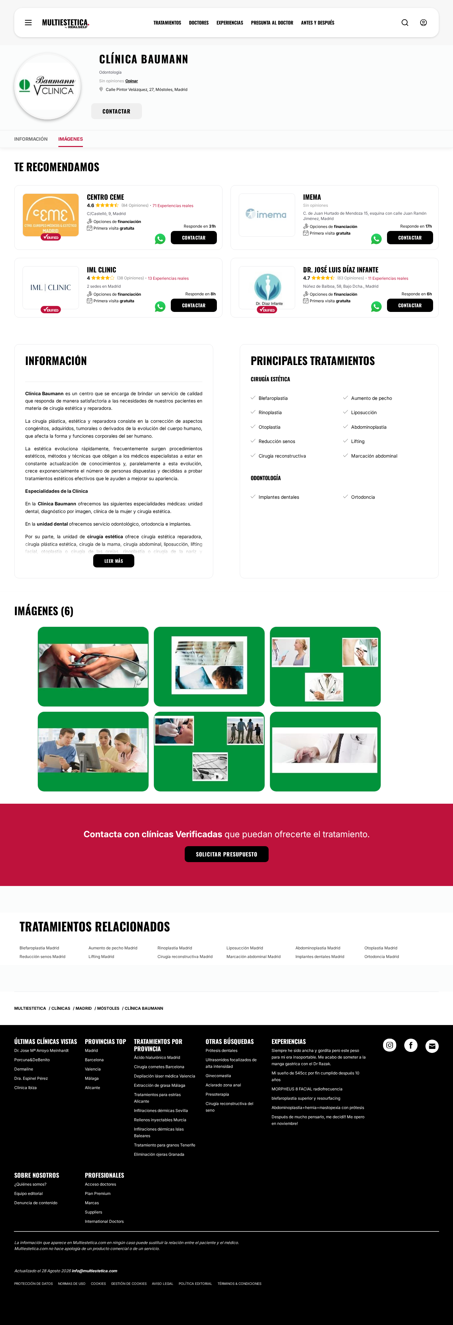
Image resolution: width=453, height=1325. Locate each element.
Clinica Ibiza (25, 1087)
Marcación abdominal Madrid (254, 956)
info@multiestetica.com (94, 1270)
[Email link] (432, 1046)
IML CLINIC (101, 269)
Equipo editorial (28, 1193)
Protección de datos (33, 1284)
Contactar (194, 237)
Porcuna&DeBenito (32, 1059)
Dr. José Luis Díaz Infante (340, 269)
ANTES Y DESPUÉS (317, 22)
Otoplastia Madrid (380, 947)
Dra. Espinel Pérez (31, 1078)
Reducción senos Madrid (42, 956)
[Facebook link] (411, 1047)
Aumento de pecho (371, 398)
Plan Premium (97, 1193)
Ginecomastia (218, 1075)
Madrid (91, 1050)
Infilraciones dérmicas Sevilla (161, 1110)
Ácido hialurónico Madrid (157, 1057)
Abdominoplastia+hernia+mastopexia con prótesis (318, 1107)
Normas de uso (72, 1284)
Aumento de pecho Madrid (113, 947)
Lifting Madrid (101, 956)
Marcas (92, 1202)
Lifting (357, 441)
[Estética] (65, 24)
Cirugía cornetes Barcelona (159, 1066)
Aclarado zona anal (223, 1084)
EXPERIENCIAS (230, 22)
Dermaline (23, 1069)
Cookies (98, 1284)
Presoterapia (217, 1094)
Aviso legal (162, 1284)
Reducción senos (277, 441)
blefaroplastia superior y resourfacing (306, 1098)
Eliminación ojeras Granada (159, 1154)
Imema (312, 197)
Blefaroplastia (273, 398)
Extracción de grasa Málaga (159, 1085)
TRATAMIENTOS (167, 22)
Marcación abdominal (374, 456)
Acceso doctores (100, 1184)
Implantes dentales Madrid (319, 956)
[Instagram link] (389, 1047)
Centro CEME (105, 197)
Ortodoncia (363, 497)
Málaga (92, 1078)
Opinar (131, 80)
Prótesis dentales (221, 1050)
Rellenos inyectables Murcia (160, 1119)
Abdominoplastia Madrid (317, 947)
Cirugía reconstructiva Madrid (185, 956)
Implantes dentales (279, 497)
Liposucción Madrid (245, 947)
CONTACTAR (116, 111)
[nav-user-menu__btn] (423, 23)
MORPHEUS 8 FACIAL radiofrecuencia (307, 1088)
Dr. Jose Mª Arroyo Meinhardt (41, 1050)
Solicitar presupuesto (226, 854)
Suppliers (93, 1212)
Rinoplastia (270, 412)
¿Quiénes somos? (30, 1184)
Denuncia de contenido (35, 1202)
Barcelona (94, 1059)
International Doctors (104, 1221)
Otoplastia (270, 427)
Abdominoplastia (369, 427)
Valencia (93, 1069)
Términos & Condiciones (239, 1284)
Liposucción (364, 412)
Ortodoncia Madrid (381, 956)
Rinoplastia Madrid (175, 947)
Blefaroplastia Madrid (39, 947)
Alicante (92, 1087)
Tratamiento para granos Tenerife (164, 1144)
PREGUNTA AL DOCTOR (272, 22)
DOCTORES (199, 22)
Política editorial (195, 1284)
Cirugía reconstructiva (282, 456)
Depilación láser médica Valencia (164, 1075)
